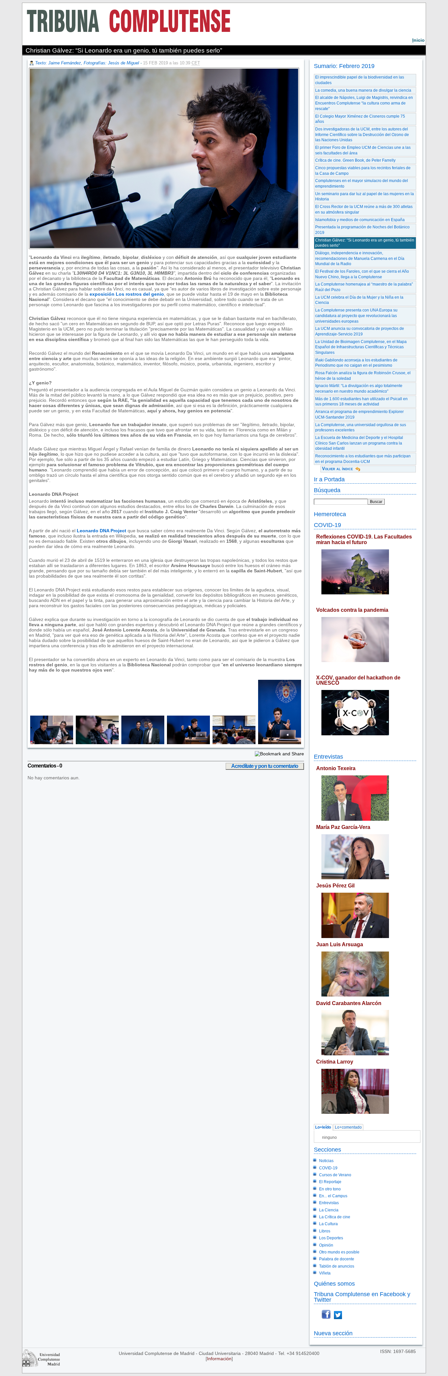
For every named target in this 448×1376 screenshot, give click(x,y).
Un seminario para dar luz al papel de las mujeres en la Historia (364, 197)
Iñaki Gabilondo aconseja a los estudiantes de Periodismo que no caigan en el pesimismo (356, 363)
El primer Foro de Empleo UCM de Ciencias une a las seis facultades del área (363, 150)
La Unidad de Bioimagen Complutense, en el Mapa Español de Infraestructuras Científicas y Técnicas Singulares (361, 347)
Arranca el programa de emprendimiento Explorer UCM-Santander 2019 (359, 414)
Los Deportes (331, 1238)
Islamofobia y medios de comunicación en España (360, 220)
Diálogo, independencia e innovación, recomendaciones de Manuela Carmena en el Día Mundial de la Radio (359, 258)
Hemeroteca (330, 514)
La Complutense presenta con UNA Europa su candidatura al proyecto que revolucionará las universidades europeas (356, 315)
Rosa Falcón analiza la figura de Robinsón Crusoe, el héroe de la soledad (363, 376)
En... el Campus (333, 1196)
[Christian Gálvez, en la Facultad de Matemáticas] (278, 742)
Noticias (326, 1160)
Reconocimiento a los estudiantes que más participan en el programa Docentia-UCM (363, 459)
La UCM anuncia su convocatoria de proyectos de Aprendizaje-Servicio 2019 (359, 331)
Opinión (326, 1245)
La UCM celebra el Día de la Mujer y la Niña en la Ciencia (359, 300)
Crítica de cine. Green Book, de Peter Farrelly (355, 160)
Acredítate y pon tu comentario (264, 766)
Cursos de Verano (335, 1175)
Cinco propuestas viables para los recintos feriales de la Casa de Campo (363, 171)
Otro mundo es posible (339, 1252)
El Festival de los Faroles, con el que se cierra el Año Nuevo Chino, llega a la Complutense (362, 274)
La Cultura (328, 1224)
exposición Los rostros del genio (127, 294)
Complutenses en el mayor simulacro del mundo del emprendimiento (361, 183)
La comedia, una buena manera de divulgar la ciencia (363, 90)
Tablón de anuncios (336, 1266)
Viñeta (325, 1273)
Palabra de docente (336, 1259)
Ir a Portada (329, 479)
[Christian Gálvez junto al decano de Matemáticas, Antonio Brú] (141, 742)
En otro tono (330, 1189)
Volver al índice (337, 468)
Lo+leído (323, 1127)
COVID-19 (327, 524)
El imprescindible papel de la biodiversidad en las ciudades (359, 80)
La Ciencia (328, 1210)
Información (219, 1358)
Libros (324, 1231)
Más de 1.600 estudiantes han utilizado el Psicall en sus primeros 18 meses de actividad (361, 402)
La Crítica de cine (334, 1217)
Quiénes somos (334, 1283)
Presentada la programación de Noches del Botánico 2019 (362, 230)
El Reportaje (330, 1182)
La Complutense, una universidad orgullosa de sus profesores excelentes (360, 428)
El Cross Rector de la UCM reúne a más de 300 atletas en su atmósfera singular (364, 209)
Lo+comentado (348, 1127)
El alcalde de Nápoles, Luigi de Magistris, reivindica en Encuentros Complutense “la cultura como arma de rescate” (364, 103)
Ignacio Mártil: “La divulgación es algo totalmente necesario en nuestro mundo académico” (358, 388)
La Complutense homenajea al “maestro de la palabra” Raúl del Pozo (364, 287)
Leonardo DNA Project (101, 530)
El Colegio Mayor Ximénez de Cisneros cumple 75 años (360, 119)
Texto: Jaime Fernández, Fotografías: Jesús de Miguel (87, 62)
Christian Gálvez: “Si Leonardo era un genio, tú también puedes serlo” (364, 243)
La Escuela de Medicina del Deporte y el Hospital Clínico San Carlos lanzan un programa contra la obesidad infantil (359, 443)
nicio (418, 40)
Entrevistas (328, 756)
